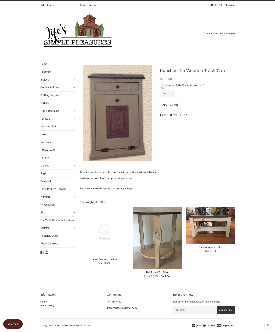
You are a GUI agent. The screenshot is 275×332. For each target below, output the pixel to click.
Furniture (57, 118)
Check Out (230, 5)
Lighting (57, 165)
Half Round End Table (157, 272)
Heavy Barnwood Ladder (104, 259)
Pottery (44, 157)
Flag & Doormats (57, 110)
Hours (43, 301)
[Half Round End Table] (157, 238)
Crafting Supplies (50, 95)
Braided (57, 79)
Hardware (45, 71)
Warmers (57, 196)
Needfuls (45, 142)
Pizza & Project (49, 243)
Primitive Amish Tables (210, 247)
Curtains (44, 103)
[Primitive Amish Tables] (210, 225)
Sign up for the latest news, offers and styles (196, 301)
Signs (57, 212)
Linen (43, 134)
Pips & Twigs (47, 149)
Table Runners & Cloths (53, 189)
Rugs (43, 173)
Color (162, 88)
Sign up (92, 5)
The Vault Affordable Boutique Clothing (57, 224)
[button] (197, 85)
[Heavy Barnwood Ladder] (104, 231)
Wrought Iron (47, 204)
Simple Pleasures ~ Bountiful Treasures (74, 325)
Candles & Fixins (57, 87)
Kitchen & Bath (48, 126)
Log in (83, 5)
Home (43, 64)
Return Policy (47, 305)
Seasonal (45, 181)
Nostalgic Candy (49, 235)
